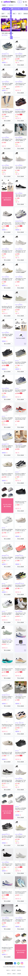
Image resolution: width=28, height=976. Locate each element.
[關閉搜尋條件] (7, 5)
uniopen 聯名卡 (17, 9)
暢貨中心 (10, 15)
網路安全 (9, 973)
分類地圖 (19, 973)
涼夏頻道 (10, 23)
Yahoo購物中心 (9, 2)
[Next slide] (12, 46)
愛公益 (10, 35)
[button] (13, 37)
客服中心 (8, 970)
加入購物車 (7, 65)
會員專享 (10, 32)
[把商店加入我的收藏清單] (25, 344)
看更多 (10, 37)
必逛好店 (10, 26)
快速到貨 (10, 18)
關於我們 (14, 970)
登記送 (10, 12)
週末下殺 (10, 29)
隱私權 (14, 973)
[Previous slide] (2, 46)
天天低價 (10, 20)
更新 (24, 966)
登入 (20, 2)
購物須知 (19, 970)
